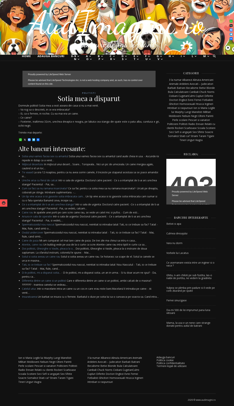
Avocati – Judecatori (201, 84)
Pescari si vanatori (199, 120)
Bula (170, 92)
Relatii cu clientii (44, 370)
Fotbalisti (207, 100)
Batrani (181, 88)
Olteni (201, 116)
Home (26, 56)
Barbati (171, 88)
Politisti (89, 93)
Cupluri (200, 96)
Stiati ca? (185, 136)
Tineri (183, 140)
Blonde (210, 88)
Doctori (173, 100)
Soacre (209, 132)
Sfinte (200, 132)
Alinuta (197, 80)
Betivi (202, 88)
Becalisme (192, 88)
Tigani (210, 136)
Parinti (209, 116)
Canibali (194, 92)
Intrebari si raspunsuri (180, 108)
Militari (207, 112)
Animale (174, 84)
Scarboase (190, 128)
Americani (207, 80)
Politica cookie (165, 360)
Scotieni (210, 128)
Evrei (190, 100)
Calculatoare (181, 92)
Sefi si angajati (183, 132)
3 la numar (175, 80)
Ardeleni (184, 84)
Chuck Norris (206, 92)
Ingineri (209, 104)
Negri (194, 116)
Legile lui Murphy (43, 357)
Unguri (191, 140)
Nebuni (186, 116)
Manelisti (197, 112)
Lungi (187, 112)
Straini (194, 136)
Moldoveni (175, 116)
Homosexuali (187, 104)
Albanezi (187, 80)
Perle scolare (180, 120)
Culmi (191, 96)
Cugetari (183, 96)
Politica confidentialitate (170, 363)
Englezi (183, 100)
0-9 (73, 56)
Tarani (202, 136)
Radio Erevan (196, 124)
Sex (195, 132)
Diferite (208, 96)
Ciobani (173, 96)
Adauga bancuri (51, 56)
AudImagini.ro (117, 22)
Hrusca (200, 104)
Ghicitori (174, 104)
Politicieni (172, 124)
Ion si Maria (200, 108)
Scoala (201, 128)
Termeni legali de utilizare (171, 366)
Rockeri (179, 128)
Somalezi (173, 136)
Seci (171, 132)
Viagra (199, 140)
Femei (197, 100)
